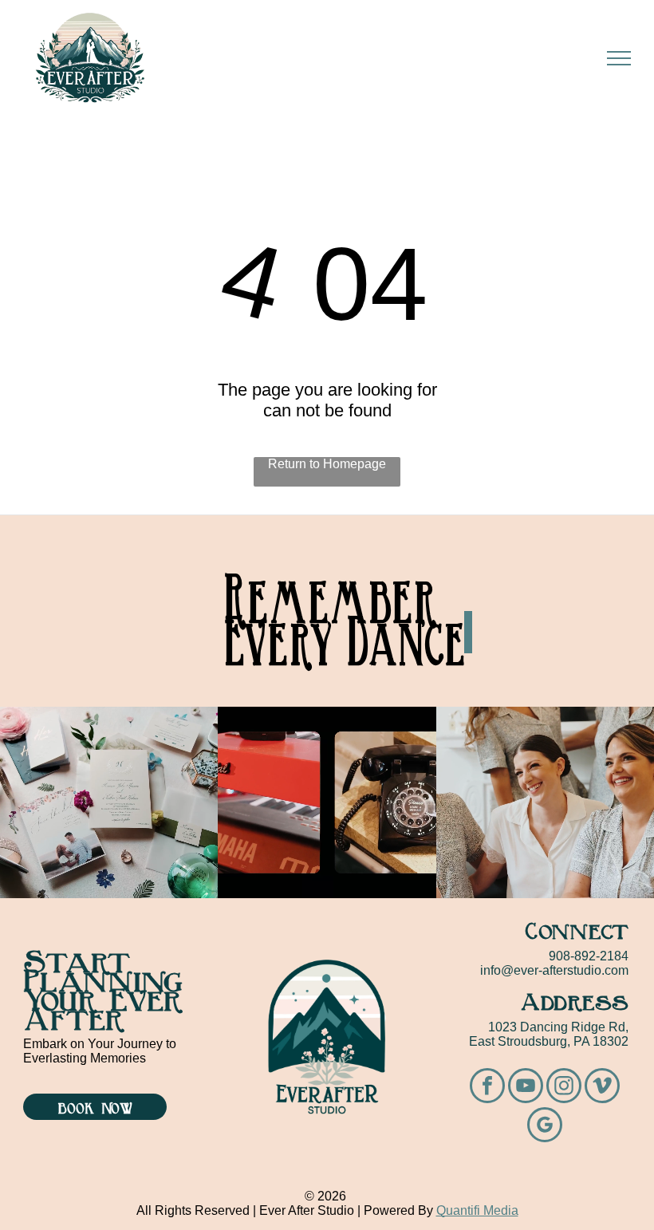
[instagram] (563, 1087)
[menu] (619, 58)
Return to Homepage (327, 464)
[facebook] (487, 1087)
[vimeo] (602, 1087)
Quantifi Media (477, 1210)
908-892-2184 (588, 956)
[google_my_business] (544, 1126)
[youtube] (525, 1087)
